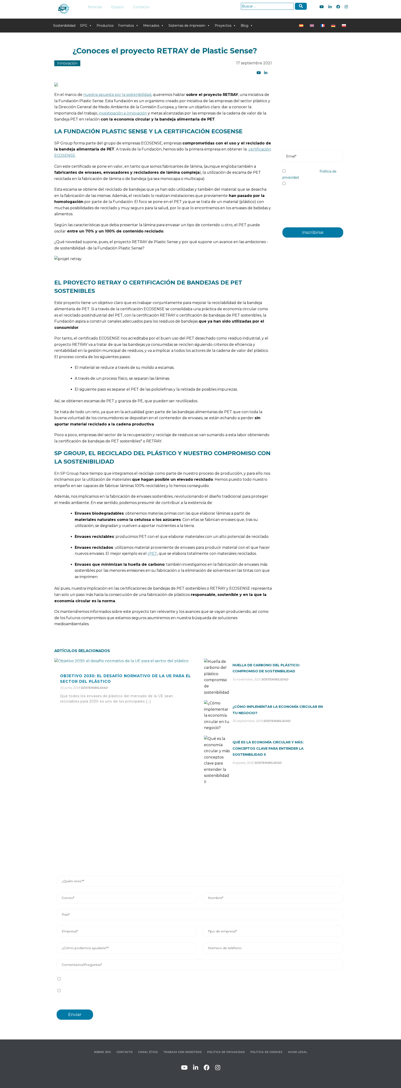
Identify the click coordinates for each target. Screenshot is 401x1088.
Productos (105, 25)
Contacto (141, 7)
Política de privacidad (119, 979)
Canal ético (148, 1052)
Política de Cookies (266, 1052)
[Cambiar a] (302, 26)
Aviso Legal (297, 1052)
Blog (244, 25)
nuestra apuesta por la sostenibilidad (117, 94)
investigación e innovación (123, 113)
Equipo (117, 7)
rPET (152, 553)
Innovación (67, 63)
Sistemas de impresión (186, 25)
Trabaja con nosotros (182, 1052)
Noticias (95, 7)
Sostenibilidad (64, 25)
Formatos (126, 25)
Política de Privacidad (226, 1052)
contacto (125, 1052)
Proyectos (223, 25)
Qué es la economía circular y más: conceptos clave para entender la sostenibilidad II (268, 748)
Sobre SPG (102, 1052)
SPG (83, 25)
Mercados (151, 25)
